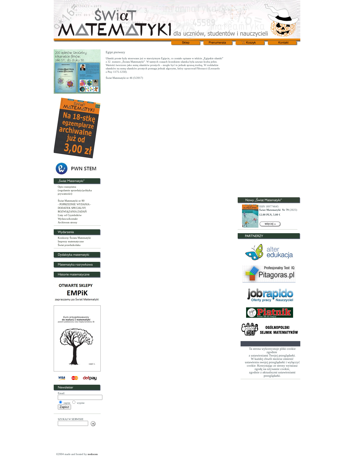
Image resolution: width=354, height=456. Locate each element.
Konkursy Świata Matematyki (74, 237)
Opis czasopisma (67, 186)
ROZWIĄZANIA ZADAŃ (72, 211)
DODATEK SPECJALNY (72, 207)
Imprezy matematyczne (71, 241)
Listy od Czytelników (70, 215)
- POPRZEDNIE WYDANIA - (74, 204)
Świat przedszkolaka (69, 245)
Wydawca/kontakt (68, 218)
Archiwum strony (67, 222)
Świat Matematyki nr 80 (71, 200)
